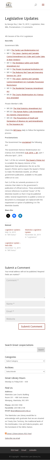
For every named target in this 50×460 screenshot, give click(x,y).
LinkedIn (32, 450)
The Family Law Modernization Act (25, 50)
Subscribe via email (12, 438)
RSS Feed (14, 450)
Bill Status (17, 130)
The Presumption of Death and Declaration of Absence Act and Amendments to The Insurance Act (25, 121)
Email (23, 450)
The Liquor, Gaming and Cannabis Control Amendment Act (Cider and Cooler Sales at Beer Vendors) (26, 56)
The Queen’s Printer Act (35, 160)
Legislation (35, 24)
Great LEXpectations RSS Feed (19, 433)
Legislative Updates (12, 230)
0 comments (28, 27)
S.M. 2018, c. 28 (31, 153)
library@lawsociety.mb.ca (20, 411)
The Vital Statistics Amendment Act (27, 108)
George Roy (12, 24)
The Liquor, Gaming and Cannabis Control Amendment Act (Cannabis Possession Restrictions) (25, 82)
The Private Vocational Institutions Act (27, 69)
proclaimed (26, 142)
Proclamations (15, 27)
